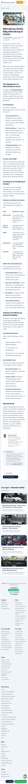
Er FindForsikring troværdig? (9, 717)
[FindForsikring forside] (8, 2)
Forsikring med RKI (6, 721)
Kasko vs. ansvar (5, 659)
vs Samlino (4, 715)
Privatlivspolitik (5, 731)
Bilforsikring (4, 602)
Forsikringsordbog (6, 763)
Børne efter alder (5, 649)
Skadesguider (5, 758)
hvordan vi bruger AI (17, 463)
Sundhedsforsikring (5, 633)
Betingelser (4, 728)
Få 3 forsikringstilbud (9, 477)
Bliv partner (4, 747)
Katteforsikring (18, 633)
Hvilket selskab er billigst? (8, 719)
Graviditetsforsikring (6, 641)
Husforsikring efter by (20, 610)
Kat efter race (18, 645)
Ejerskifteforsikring (19, 608)
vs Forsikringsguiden (6, 710)
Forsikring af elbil (5, 661)
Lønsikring (3, 637)
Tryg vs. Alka (4, 677)
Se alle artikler (5, 490)
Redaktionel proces (6, 703)
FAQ (2, 749)
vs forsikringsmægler (7, 712)
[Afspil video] (25, 776)
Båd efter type (18, 649)
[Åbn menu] (25, 2)
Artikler (2, 8)
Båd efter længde (19, 651)
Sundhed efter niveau (6, 645)
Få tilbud (20, 2)
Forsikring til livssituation (7, 724)
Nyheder (3, 756)
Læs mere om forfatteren (13, 445)
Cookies (3, 765)
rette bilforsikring (16, 90)
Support (3, 744)
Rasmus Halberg (8, 37)
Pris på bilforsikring (5, 665)
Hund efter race (19, 637)
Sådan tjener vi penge (7, 698)
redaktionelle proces (17, 464)
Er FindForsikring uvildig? (8, 696)
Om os (3, 689)
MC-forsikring (4, 604)
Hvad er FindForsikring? (7, 691)
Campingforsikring (5, 608)
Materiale (3, 772)
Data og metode (5, 701)
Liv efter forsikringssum (6, 647)
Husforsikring (18, 602)
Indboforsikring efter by (20, 616)
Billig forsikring (18, 653)
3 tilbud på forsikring (6, 694)
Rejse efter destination (20, 641)
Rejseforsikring (18, 635)
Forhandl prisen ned (6, 760)
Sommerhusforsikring (20, 606)
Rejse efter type (19, 643)
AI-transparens (5, 705)
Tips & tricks (4, 669)
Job (2, 738)
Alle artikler (9, 473)
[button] (26, 775)
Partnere (3, 735)
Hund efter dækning (20, 639)
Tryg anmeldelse (5, 679)
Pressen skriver (5, 776)
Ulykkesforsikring (5, 631)
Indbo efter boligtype (20, 618)
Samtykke (3, 733)
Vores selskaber (5, 708)
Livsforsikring (4, 635)
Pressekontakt (5, 774)
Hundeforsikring (19, 631)
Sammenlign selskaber (6, 672)
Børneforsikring (4, 639)
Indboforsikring (18, 604)
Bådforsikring (4, 606)
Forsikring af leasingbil (6, 663)
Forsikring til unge (5, 667)
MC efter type (18, 647)
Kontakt (3, 726)
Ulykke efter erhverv (6, 643)
